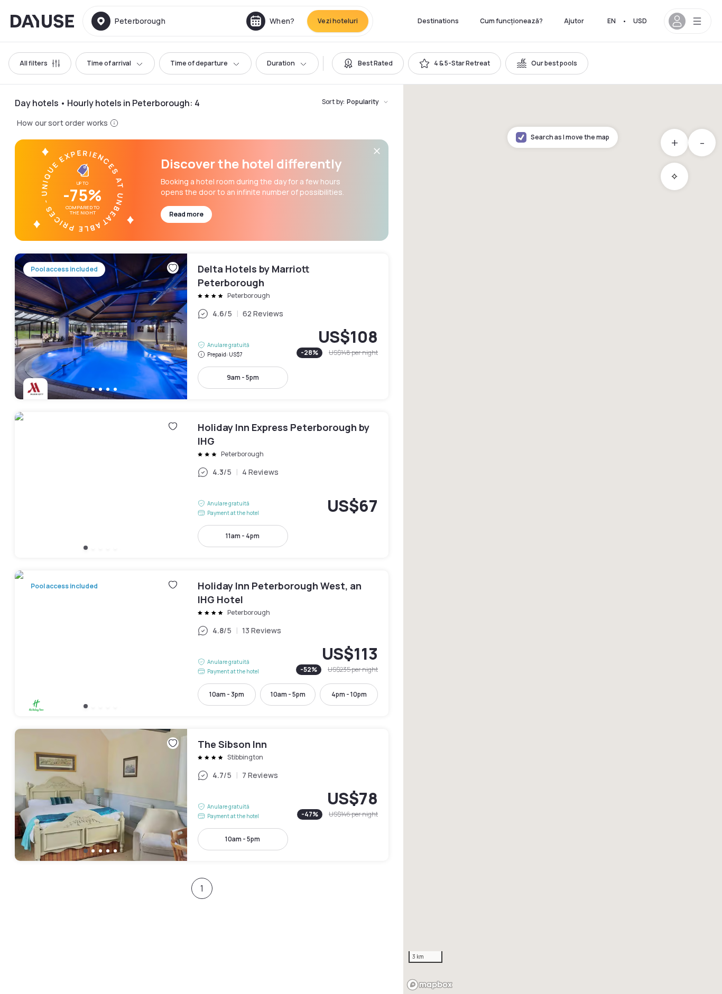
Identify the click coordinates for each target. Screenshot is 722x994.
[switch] (368, 63)
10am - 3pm (226, 694)
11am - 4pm (243, 535)
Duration (281, 63)
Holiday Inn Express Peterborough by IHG (201, 485)
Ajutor (574, 20)
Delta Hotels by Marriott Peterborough (201, 326)
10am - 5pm (288, 694)
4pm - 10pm (349, 694)
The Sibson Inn (201, 795)
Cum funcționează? (511, 20)
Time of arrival (109, 63)
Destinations (438, 20)
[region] (562, 539)
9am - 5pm (243, 377)
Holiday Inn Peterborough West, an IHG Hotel (201, 643)
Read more (186, 214)
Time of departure (199, 63)
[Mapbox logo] (429, 985)
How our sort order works (62, 123)
